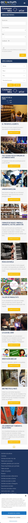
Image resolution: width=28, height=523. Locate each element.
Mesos (4, 70)
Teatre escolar (5, 468)
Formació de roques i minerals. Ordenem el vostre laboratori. (13, 224)
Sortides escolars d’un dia (8, 458)
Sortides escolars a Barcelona (9, 476)
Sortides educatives (6, 453)
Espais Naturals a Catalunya (8, 493)
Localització (4, 40)
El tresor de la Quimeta (10, 124)
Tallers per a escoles (7, 461)
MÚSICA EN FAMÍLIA (8, 262)
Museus (3, 473)
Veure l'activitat (14, 132)
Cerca (22, 55)
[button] (25, 496)
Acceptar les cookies (14, 513)
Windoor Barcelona (9, 189)
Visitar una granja (5, 471)
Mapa (11, 102)
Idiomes (4, 66)
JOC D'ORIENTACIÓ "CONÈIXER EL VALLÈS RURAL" (12, 427)
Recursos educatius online (8, 488)
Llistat (10, 100)
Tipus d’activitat (5, 27)
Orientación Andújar (9, 359)
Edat (3, 34)
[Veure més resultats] (14, 447)
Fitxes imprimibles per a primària (10, 466)
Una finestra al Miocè (9, 389)
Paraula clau (4, 20)
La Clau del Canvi (8, 333)
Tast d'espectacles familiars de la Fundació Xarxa (13, 157)
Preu (4, 75)
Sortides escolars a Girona (8, 478)
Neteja (17, 85)
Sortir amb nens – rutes (7, 491)
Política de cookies (13, 521)
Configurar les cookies (14, 517)
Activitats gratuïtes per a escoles (10, 463)
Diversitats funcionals (7, 80)
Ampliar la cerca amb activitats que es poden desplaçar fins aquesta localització (14, 50)
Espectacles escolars (7, 486)
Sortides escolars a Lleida (8, 481)
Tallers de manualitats (10, 297)
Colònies (3, 456)
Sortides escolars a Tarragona (9, 483)
